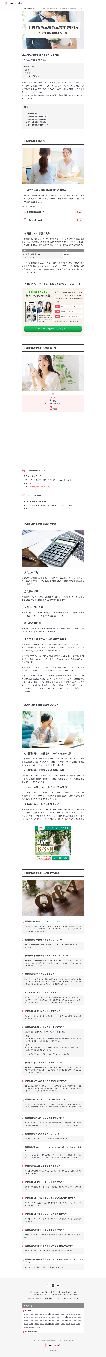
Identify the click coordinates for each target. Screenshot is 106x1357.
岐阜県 (74, 1317)
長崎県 (68, 1324)
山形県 (52, 1314)
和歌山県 (63, 1320)
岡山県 (80, 1320)
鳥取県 (69, 1320)
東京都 (31, 1317)
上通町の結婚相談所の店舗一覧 (36, 116)
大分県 (78, 1324)
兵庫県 (52, 1320)
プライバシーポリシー (39, 1294)
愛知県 (26, 1320)
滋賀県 (37, 1320)
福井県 (59, 1317)
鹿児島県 (32, 1327)
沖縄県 (38, 1327)
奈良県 (57, 1320)
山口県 (31, 1324)
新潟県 (43, 1317)
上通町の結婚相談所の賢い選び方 (37, 122)
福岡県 (57, 1324)
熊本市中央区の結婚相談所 (68, 9)
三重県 (31, 1320)
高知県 (52, 1324)
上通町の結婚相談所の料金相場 (36, 119)
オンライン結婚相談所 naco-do (68, 1298)
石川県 (53, 1317)
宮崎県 (26, 1327)
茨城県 (63, 1314)
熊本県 (73, 1324)
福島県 (57, 1314)
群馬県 (73, 1314)
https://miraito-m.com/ (40, 486)
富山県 (48, 1317)
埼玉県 (78, 1314)
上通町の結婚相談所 (32, 113)
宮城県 (42, 1314)
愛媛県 (47, 1324)
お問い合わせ (34, 1292)
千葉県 (26, 1317)
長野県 (69, 1317)
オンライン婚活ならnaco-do (32, 9)
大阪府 (47, 1320)
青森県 (31, 1314)
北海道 (26, 1314)
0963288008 (35, 483)
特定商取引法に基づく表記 (67, 1292)
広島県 (26, 1324)
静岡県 (80, 1317)
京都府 (42, 1320)
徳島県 (37, 1324)
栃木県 (68, 1314)
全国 (43, 9)
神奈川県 (37, 1317)
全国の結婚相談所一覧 (34, 1298)
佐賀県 (63, 1324)
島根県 (74, 1320)
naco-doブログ (50, 1298)
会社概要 (44, 1292)
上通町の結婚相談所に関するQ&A (37, 125)
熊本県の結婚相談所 (53, 9)
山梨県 (64, 1317)
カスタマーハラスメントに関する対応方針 (63, 1294)
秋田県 (47, 1314)
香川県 (42, 1324)
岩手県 (37, 1314)
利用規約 (53, 1292)
